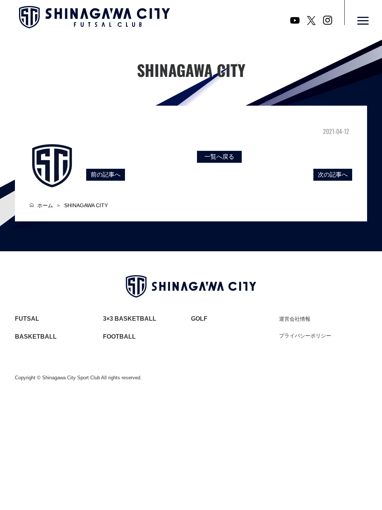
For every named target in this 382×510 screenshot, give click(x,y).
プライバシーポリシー (305, 336)
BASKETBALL (36, 336)
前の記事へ (105, 174)
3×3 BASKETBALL (129, 318)
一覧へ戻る (219, 156)
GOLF (199, 318)
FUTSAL (27, 318)
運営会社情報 (294, 319)
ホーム (45, 205)
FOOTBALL (119, 336)
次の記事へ (333, 174)
